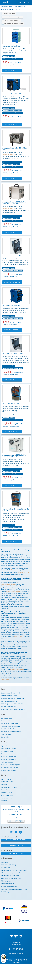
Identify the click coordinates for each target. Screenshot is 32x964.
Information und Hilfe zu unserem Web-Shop (14, 870)
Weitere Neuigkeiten (7, 782)
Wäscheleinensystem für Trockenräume (12, 698)
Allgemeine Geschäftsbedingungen (11, 878)
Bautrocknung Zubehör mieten (10, 723)
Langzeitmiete (5, 737)
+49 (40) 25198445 (17, 948)
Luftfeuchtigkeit (18, 636)
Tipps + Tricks (5, 746)
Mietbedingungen (6, 881)
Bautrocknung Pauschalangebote (11, 731)
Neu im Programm (6, 779)
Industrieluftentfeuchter (8, 584)
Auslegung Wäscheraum (8, 762)
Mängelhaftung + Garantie (8, 787)
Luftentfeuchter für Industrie (9, 696)
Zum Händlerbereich (16, 853)
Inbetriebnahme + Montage (9, 748)
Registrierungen (5, 892)
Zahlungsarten (5, 867)
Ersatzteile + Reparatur (7, 790)
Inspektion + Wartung (7, 792)
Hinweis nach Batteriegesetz (9, 886)
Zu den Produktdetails (12, 70)
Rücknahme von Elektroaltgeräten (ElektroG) (14, 889)
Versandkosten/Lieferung (8, 865)
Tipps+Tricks (5, 679)
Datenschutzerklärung (7, 884)
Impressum (4, 862)
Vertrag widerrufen (16, 845)
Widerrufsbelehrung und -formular (11, 873)
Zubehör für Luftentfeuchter (9, 701)
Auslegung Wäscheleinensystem (10, 765)
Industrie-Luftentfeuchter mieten (10, 729)
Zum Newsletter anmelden (16, 840)
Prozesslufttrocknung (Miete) (12, 20)
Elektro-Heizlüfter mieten (8, 721)
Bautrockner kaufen (23, 573)
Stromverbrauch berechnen (9, 770)
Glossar (3, 754)
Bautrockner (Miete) (9, 13)
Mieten (10, 6)
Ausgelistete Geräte (6, 798)
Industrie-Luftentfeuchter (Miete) (13, 17)
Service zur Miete (6, 734)
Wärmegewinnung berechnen (9, 767)
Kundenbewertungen (7, 751)
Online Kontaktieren (16, 821)
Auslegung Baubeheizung (8, 759)
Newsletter (4, 784)
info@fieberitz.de (18, 953)
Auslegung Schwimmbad (8, 756)
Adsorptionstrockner (9, 154)
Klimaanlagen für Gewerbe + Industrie (12, 704)
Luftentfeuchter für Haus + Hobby (11, 693)
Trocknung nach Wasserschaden (10, 726)
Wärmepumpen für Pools (8, 706)
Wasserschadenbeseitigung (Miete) (13, 23)
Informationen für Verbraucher (10, 875)
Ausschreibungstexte (7, 795)
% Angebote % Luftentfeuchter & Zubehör (13, 709)
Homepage (4, 6)
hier (12, 570)
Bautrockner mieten (20, 6)
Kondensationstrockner (13, 591)
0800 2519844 (17, 815)
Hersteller (4, 800)
